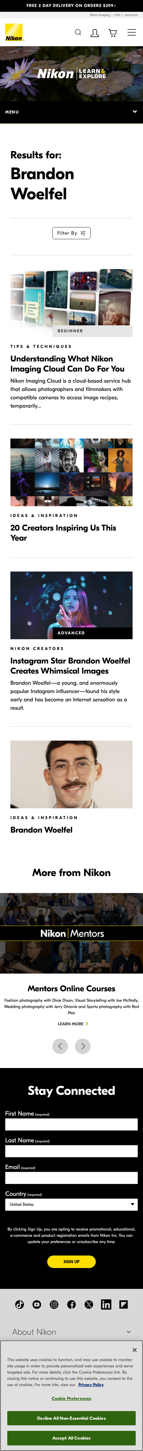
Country (23, 1194)
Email (20, 1167)
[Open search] (78, 32)
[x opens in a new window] (89, 1304)
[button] (11, 6)
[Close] (134, 1350)
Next (83, 1046)
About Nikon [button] (34, 1332)
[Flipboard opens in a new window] (123, 1304)
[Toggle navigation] (132, 32)
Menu (12, 112)
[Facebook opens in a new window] (71, 1304)
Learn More (71, 1024)
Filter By (67, 233)
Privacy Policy (91, 1385)
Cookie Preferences (71, 1398)
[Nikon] (15, 32)
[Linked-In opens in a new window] (106, 1304)
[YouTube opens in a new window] (37, 1304)
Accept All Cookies (71, 1438)
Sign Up (80, 1261)
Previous (60, 1046)
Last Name (27, 1140)
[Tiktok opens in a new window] (19, 1304)
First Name (27, 1113)
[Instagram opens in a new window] (54, 1304)
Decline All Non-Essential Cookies (71, 1418)
